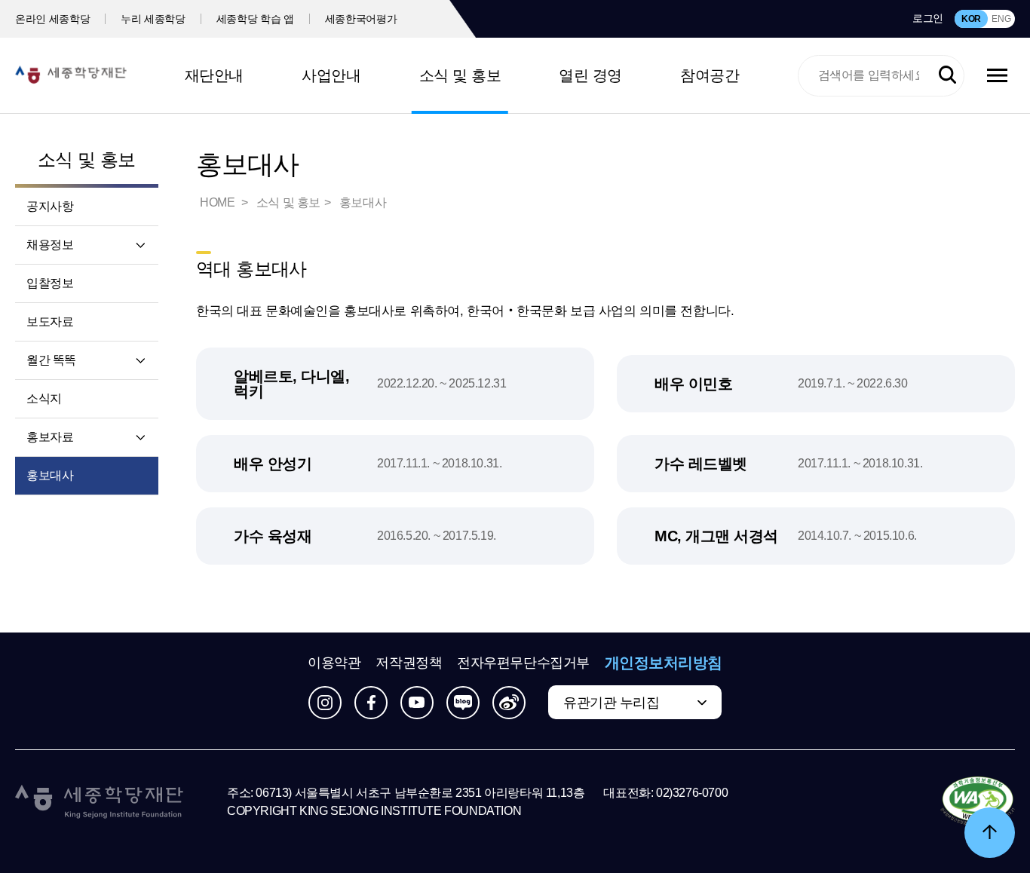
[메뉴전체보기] (997, 75)
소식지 (44, 398)
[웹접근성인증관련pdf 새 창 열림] (977, 802)
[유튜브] (417, 702)
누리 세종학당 (153, 19)
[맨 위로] (989, 832)
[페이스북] (371, 702)
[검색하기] (947, 75)
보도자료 (49, 321)
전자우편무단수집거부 (523, 662)
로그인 (927, 18)
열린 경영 (590, 75)
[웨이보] (509, 702)
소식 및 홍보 (460, 75)
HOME (219, 202)
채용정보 (49, 244)
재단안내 (214, 75)
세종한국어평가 (361, 19)
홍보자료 (49, 436)
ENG (1001, 19)
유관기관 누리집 (611, 702)
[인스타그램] (325, 702)
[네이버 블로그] (463, 702)
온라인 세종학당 (52, 19)
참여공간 (709, 75)
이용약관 (334, 662)
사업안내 (331, 75)
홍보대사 (49, 475)
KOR (971, 19)
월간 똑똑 (51, 360)
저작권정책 (409, 662)
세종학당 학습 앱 (255, 19)
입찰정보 (49, 283)
